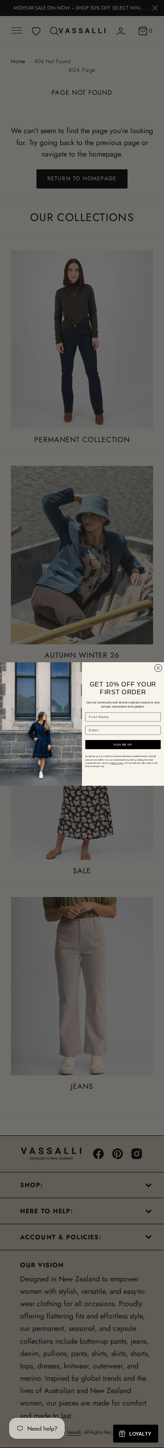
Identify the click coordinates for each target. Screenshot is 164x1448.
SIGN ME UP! (123, 744)
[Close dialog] (158, 668)
